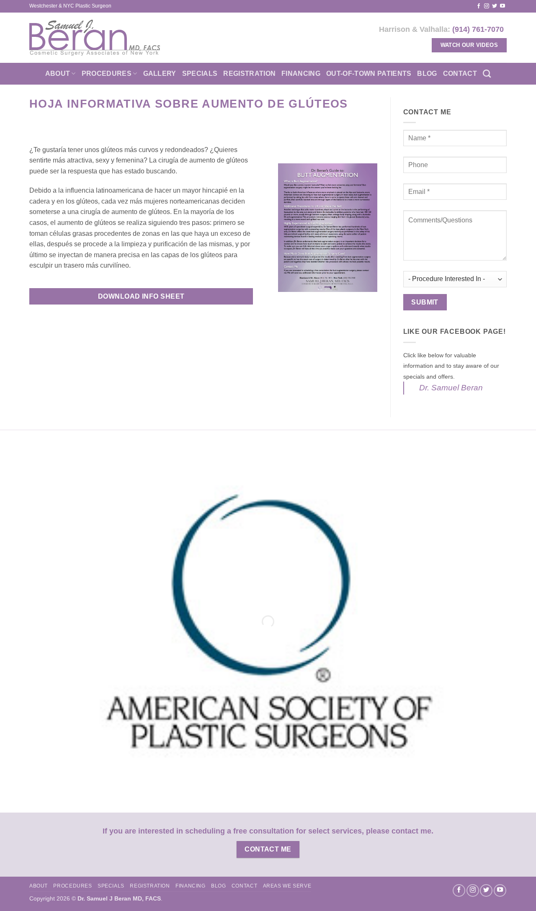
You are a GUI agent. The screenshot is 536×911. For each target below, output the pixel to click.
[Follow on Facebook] (478, 6)
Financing (300, 73)
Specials (200, 73)
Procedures (106, 73)
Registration (249, 73)
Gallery (159, 73)
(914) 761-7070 (478, 29)
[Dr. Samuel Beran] (94, 38)
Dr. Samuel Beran (451, 387)
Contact (460, 73)
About (57, 73)
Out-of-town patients (368, 73)
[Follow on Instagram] (486, 6)
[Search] (487, 74)
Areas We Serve (287, 886)
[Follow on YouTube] (502, 6)
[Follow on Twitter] (494, 6)
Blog (427, 73)
